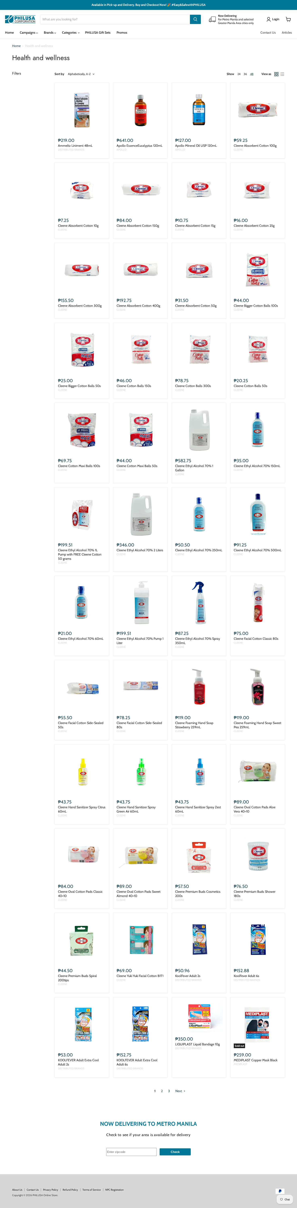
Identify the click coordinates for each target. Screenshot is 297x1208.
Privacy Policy (50, 1189)
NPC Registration (114, 1189)
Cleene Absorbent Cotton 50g (196, 306)
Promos (122, 32)
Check (175, 1152)
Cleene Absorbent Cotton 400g (138, 306)
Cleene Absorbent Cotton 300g (80, 306)
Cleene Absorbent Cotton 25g (254, 226)
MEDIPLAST (240, 1064)
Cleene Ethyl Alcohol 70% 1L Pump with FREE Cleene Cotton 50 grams (79, 554)
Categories (69, 32)
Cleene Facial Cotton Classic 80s (256, 639)
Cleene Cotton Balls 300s (193, 386)
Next (179, 1091)
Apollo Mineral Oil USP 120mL (196, 146)
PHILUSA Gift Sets (98, 32)
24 (238, 74)
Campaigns (28, 32)
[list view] (282, 74)
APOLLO (121, 149)
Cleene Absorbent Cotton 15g (195, 226)
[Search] (195, 19)
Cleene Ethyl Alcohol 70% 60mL (80, 639)
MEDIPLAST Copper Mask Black (255, 1060)
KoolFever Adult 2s (187, 976)
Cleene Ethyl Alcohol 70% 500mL (257, 550)
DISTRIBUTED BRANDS (71, 149)
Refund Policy (70, 1189)
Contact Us (268, 32)
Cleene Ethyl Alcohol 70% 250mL (198, 550)
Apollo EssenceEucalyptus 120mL (139, 146)
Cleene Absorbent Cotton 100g (255, 146)
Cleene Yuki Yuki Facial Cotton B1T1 (140, 976)
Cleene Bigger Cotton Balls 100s (256, 306)
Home (9, 32)
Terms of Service (91, 1189)
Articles (287, 32)
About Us (17, 1189)
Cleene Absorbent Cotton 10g (78, 226)
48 (251, 74)
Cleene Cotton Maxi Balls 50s (137, 466)
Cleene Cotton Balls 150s (134, 386)
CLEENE (238, 149)
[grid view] (276, 74)
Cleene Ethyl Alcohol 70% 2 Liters (140, 550)
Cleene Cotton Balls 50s (250, 386)
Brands (49, 32)
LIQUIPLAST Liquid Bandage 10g (197, 1044)
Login (275, 19)
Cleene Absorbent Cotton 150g (138, 226)
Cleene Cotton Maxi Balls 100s (79, 466)
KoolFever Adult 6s (246, 976)
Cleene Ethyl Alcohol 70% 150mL (257, 466)
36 (245, 74)
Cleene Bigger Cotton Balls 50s (79, 386)
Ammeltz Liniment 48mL (75, 146)
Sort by (59, 74)
